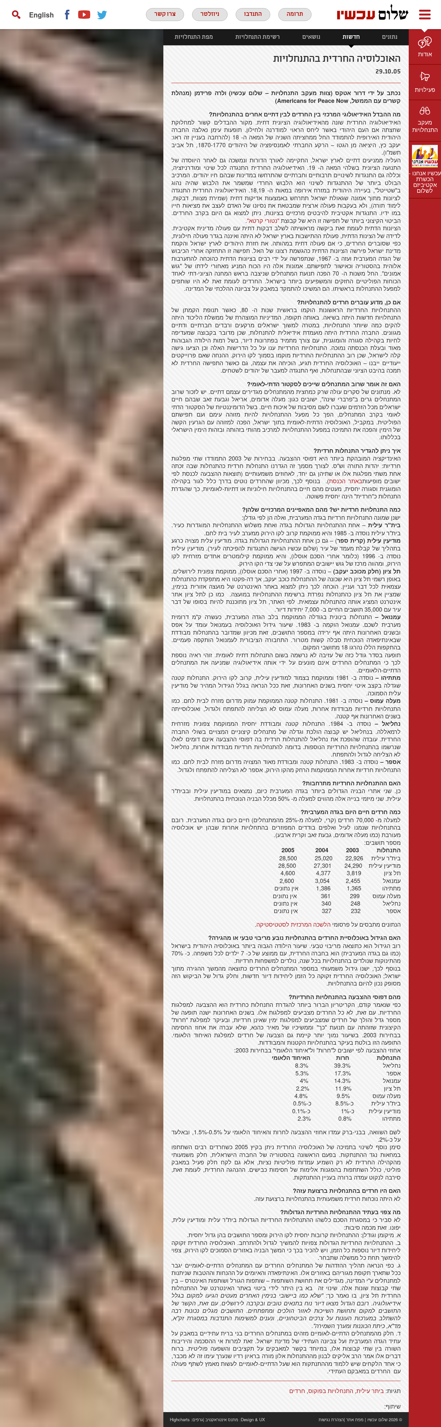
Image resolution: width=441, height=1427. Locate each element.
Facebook (66, 14)
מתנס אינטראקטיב (221, 1419)
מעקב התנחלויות (425, 126)
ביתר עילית (370, 1390)
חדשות (351, 37)
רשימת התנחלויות (257, 37)
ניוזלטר (209, 14)
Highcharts (180, 1419)
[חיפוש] (16, 14)
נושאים (311, 37)
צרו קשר (165, 14)
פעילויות (425, 89)
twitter (102, 14)
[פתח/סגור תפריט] (424, 14)
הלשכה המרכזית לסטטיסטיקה (293, 924)
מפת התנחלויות (194, 37)
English (41, 14)
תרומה (295, 14)
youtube (84, 14)
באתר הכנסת (345, 480)
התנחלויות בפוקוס (330, 1390)
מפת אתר (355, 1419)
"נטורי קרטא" (263, 220)
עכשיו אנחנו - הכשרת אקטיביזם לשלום (425, 181)
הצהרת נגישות (331, 1419)
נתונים (389, 37)
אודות (425, 53)
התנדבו (253, 14)
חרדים (297, 1390)
